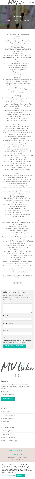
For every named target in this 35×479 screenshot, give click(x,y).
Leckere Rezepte (17, 14)
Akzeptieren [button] (20, 475)
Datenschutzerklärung (9, 472)
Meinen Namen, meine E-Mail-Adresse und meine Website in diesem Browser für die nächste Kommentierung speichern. (17, 340)
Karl (28, 20)
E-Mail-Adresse (8, 323)
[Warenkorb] (33, 2)
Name (5, 316)
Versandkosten (19, 459)
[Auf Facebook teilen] (17, 283)
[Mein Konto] (30, 2)
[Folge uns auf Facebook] (15, 375)
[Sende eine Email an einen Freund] (20, 283)
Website (5, 330)
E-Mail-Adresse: (6, 392)
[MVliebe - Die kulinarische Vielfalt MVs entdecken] (16, 2)
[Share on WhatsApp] (14, 283)
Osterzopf (17, 278)
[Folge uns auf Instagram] (19, 375)
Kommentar (7, 302)
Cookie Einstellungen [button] (8, 475)
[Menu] (2, 3)
